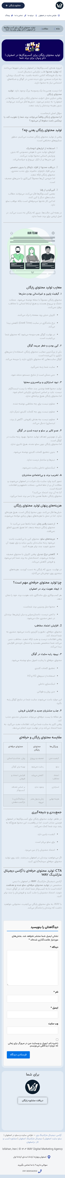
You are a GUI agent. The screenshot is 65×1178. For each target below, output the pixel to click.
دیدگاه (54, 947)
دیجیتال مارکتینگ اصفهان (30, 1139)
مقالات (45, 28)
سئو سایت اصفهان (53, 1139)
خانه (58, 28)
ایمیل (54, 1008)
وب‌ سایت (53, 1024)
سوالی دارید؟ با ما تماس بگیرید (33, 1165)
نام (56, 992)
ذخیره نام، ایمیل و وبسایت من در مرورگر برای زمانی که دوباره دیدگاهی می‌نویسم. (33, 1044)
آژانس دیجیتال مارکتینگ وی (48, 1135)
